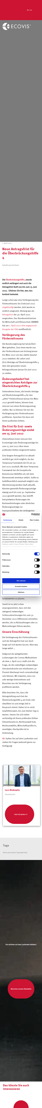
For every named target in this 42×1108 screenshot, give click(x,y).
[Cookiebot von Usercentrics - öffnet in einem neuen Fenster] (31, 514)
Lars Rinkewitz (12, 790)
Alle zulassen (21, 580)
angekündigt (8, 307)
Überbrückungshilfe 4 (16, 279)
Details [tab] (21, 520)
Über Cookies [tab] (34, 520)
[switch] (37, 559)
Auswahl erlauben (21, 586)
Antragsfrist (7, 314)
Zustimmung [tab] (7, 520)
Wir (3, 738)
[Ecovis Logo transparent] (16, 23)
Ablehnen (21, 592)
